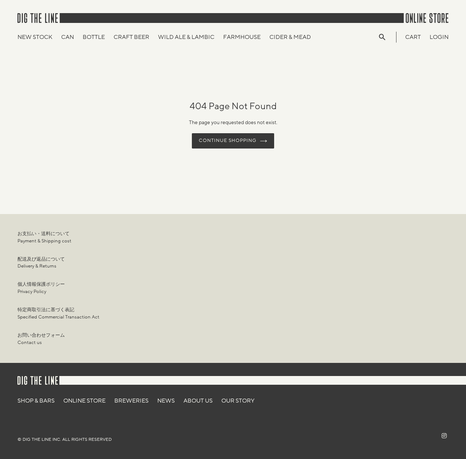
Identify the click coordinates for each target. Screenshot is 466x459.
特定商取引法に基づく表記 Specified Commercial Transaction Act (58, 313)
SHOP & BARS (36, 401)
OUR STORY (237, 401)
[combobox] (386, 37)
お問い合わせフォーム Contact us (41, 339)
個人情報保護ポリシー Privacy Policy (41, 288)
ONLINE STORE (84, 401)
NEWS (166, 401)
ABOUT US (198, 401)
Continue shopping (228, 140)
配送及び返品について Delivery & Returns (41, 263)
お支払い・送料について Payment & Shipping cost (44, 237)
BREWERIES (131, 401)
